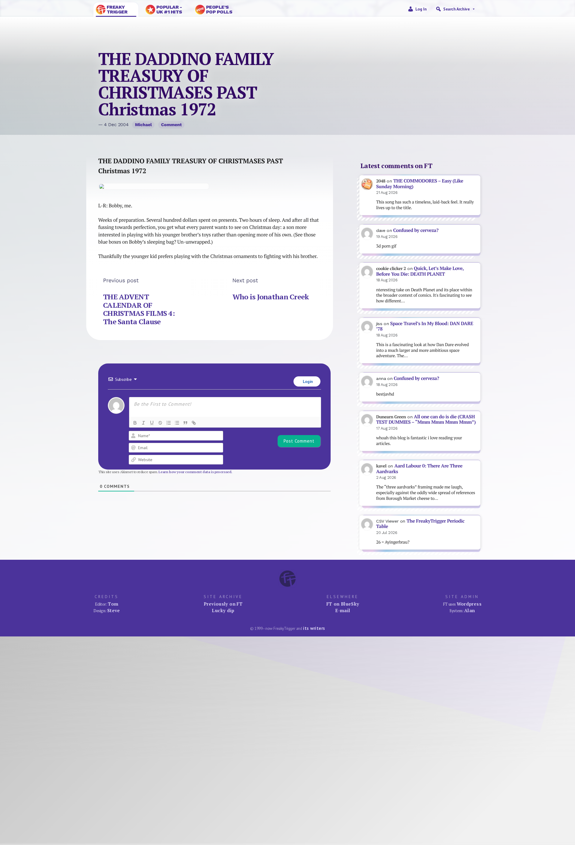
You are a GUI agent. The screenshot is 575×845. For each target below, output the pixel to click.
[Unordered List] (177, 422)
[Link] (194, 422)
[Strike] (160, 422)
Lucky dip (223, 610)
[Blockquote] (185, 422)
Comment (171, 124)
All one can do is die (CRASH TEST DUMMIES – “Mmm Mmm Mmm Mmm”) (426, 419)
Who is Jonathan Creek (270, 296)
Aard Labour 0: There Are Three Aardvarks (419, 469)
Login (307, 381)
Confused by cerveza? (415, 230)
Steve (113, 610)
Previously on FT (223, 604)
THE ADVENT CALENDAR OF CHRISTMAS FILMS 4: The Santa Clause (139, 309)
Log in (421, 9)
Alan (469, 610)
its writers (314, 628)
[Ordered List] (168, 422)
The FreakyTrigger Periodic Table (420, 524)
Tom (113, 604)
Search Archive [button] (456, 9)
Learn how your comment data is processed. (195, 472)
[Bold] (135, 422)
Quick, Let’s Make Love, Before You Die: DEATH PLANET (420, 271)
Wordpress (469, 604)
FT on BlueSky (342, 604)
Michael (143, 124)
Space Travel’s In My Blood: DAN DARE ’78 (424, 326)
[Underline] (152, 422)
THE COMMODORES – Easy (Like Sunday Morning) (419, 184)
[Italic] (143, 422)
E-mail (342, 610)
